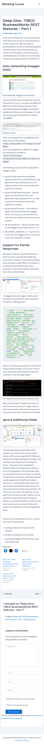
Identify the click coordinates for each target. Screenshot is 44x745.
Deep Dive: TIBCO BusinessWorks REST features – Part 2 (9, 576)
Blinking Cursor (13, 4)
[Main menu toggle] (39, 4)
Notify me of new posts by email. (17, 705)
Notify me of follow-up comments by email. (21, 699)
